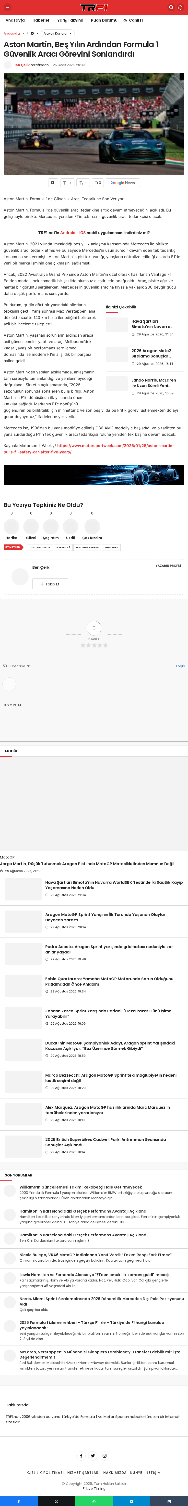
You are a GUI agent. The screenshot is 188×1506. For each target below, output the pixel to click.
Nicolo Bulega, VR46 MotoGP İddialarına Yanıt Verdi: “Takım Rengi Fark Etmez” (96, 1254)
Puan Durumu (104, 20)
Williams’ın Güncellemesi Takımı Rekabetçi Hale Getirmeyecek (81, 1187)
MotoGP (7, 857)
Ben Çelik (21, 65)
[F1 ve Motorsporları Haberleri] (94, 7)
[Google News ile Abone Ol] (123, 182)
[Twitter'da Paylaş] (56, 1501)
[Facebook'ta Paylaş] (19, 1501)
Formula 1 (63, 547)
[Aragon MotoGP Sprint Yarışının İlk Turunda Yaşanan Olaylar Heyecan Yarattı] (23, 922)
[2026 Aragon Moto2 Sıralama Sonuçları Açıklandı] (117, 354)
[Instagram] (104, 1456)
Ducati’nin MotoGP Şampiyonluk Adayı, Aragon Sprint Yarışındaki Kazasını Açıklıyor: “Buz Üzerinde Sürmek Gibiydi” (110, 1045)
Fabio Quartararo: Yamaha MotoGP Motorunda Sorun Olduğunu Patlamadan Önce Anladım (109, 981)
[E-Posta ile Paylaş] (169, 1501)
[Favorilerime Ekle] (53, 182)
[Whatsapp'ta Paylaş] (94, 1501)
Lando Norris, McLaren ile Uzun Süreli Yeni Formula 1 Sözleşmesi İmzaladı (153, 388)
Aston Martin (40, 547)
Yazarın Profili (168, 566)
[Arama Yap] (171, 7)
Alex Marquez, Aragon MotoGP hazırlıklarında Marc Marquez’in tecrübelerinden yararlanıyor (107, 1109)
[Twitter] (92, 1456)
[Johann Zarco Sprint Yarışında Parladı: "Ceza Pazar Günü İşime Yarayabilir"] (23, 1018)
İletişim (153, 1472)
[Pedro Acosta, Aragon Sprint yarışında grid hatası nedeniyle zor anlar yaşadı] (23, 954)
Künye (136, 1472)
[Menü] (8, 7)
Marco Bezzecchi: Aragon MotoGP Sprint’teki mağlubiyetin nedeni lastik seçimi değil (110, 1077)
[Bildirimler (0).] (180, 7)
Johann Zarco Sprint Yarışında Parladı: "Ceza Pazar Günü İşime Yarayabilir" (108, 1013)
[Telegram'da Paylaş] (132, 1501)
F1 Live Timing (94, 1488)
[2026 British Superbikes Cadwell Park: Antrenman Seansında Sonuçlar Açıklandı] (23, 1147)
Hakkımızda (115, 1472)
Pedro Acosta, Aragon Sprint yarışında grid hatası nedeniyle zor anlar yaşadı (109, 949)
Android (67, 232)
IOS (82, 232)
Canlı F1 (136, 20)
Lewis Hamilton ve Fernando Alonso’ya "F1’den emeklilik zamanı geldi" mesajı (94, 1274)
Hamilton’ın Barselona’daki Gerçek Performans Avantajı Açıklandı (83, 1211)
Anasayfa (15, 20)
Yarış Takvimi (70, 20)
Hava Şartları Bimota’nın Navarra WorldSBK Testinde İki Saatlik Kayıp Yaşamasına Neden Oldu (114, 884)
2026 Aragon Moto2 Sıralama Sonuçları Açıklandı (151, 356)
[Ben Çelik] (20, 578)
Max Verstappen (87, 547)
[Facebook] (81, 1456)
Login (180, 666)
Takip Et (52, 584)
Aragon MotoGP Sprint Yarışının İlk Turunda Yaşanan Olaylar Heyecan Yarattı (105, 917)
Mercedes (111, 547)
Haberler (41, 20)
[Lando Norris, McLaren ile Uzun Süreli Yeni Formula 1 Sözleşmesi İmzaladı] (117, 383)
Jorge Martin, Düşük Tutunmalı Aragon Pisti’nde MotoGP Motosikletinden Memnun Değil (87, 863)
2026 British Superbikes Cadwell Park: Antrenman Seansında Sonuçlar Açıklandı (105, 1142)
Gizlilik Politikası (45, 1472)
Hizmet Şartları (83, 1472)
